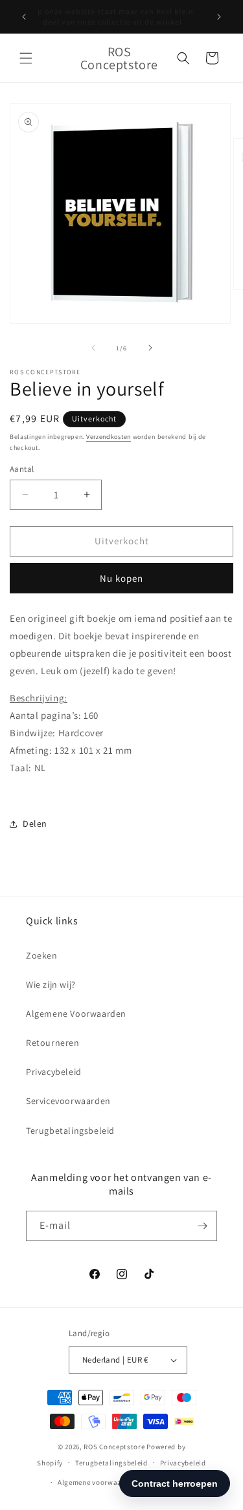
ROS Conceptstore (114, 1446)
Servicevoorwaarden (68, 1101)
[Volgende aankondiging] (219, 17)
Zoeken (42, 955)
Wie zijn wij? (51, 984)
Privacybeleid (54, 1072)
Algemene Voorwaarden (76, 1013)
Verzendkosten (108, 436)
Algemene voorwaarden (97, 1482)
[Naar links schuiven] (93, 348)
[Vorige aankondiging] (24, 17)
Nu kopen (121, 578)
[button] (26, 58)
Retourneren (53, 1042)
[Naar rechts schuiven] (150, 348)
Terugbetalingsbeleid (70, 1130)
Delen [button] (35, 823)
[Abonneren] (202, 1226)
